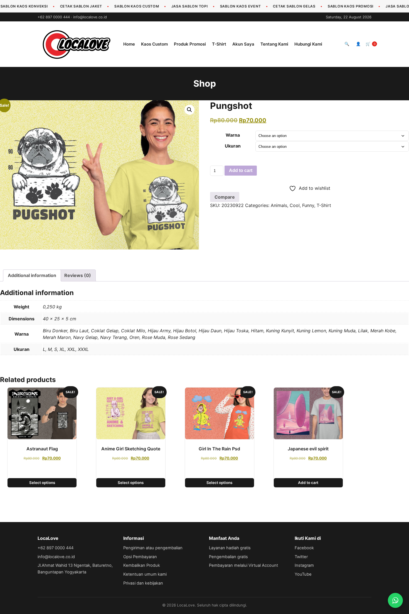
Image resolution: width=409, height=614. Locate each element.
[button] (189, 110)
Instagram (304, 565)
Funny (308, 205)
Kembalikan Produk (141, 565)
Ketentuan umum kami (145, 574)
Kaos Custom (154, 44)
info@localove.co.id (90, 17)
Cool (295, 205)
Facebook (304, 547)
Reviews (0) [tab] (77, 275)
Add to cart (240, 170)
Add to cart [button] (308, 482)
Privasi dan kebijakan (143, 583)
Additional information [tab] (32, 275)
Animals (279, 205)
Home (129, 44)
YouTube (303, 574)
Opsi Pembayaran (140, 556)
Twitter (301, 556)
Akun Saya (243, 44)
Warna (233, 135)
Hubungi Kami (308, 44)
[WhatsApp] (395, 600)
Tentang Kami (274, 44)
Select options (42, 482)
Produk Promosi (190, 44)
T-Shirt (219, 44)
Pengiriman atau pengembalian (153, 547)
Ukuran (233, 146)
